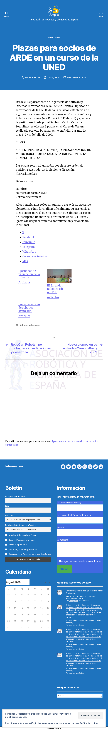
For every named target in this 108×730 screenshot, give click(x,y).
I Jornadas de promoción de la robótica (29, 274)
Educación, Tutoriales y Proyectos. (23, 549)
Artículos (54, 38)
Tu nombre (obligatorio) (69, 502)
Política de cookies (89, 723)
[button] (90, 715)
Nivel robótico (11, 515)
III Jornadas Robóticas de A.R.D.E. (55, 289)
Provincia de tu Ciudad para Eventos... (21, 525)
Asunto (60, 527)
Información (14, 466)
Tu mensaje (62, 540)
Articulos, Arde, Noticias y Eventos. (23, 535)
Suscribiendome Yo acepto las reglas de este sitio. (30, 554)
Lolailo (71, 625)
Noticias (23, 325)
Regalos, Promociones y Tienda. (22, 540)
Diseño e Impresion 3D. (18, 545)
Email (7, 506)
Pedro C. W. (34, 77)
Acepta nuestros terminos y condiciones (81, 561)
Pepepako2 (73, 601)
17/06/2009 (53, 77)
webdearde (34, 325)
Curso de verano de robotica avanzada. (29, 308)
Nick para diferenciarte (15, 496)
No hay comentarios (76, 77)
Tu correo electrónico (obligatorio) (74, 515)
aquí (92, 497)
